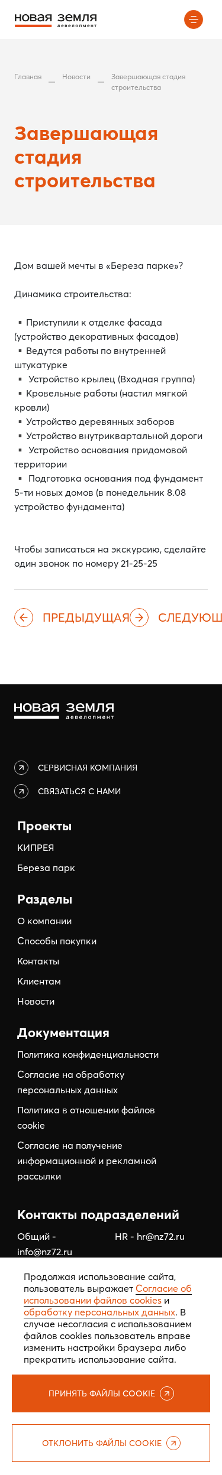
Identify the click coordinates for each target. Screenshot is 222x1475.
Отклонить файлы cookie (102, 1443)
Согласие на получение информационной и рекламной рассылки (86, 1160)
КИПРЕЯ (35, 847)
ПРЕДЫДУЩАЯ (86, 617)
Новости (76, 76)
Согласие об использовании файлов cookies (108, 1294)
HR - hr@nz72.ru (150, 1236)
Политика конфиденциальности (88, 1054)
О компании (44, 921)
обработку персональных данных (99, 1312)
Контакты (38, 961)
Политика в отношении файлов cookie (86, 1117)
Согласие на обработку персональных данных (70, 1082)
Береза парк (46, 867)
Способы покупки (56, 941)
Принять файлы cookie (102, 1393)
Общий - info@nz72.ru (44, 1244)
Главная (27, 76)
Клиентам (39, 981)
